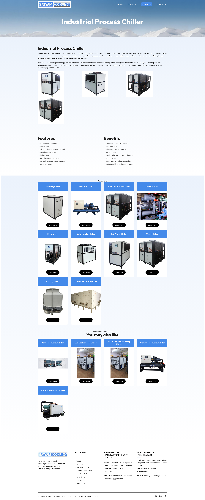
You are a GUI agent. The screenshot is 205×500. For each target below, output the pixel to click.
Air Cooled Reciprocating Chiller (119, 342)
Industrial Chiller (86, 186)
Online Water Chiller (86, 234)
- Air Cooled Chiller (82, 467)
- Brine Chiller (80, 480)
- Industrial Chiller (81, 474)
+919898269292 (143, 472)
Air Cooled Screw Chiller (53, 343)
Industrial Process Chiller (119, 186)
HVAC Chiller (152, 186)
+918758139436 (109, 472)
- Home (78, 458)
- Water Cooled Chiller (83, 471)
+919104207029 (113, 468)
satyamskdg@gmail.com (114, 479)
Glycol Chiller (152, 234)
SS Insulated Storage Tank (86, 281)
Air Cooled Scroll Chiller (86, 343)
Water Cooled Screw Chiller (152, 343)
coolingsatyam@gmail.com (151, 475)
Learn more (53, 225)
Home (120, 4)
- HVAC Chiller (80, 477)
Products (146, 4)
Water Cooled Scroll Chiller (53, 390)
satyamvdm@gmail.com (117, 475)
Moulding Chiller (53, 186)
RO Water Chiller (119, 234)
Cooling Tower (52, 281)
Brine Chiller (52, 234)
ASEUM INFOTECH (94, 496)
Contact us (162, 4)
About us (132, 4)
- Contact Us (80, 483)
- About (78, 461)
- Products (79, 464)
